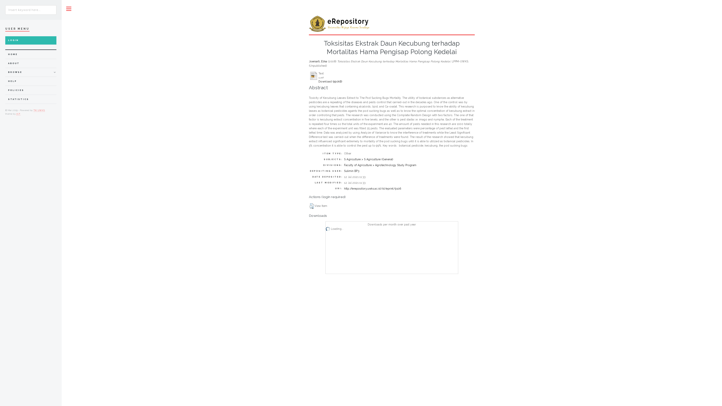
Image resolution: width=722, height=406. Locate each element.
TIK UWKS (39, 110)
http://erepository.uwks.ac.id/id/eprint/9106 (372, 188)
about (14, 63)
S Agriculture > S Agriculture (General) (368, 159)
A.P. (18, 114)
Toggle (69, 9)
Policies (16, 90)
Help (12, 81)
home (12, 54)
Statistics (18, 99)
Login (13, 40)
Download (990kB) (330, 81)
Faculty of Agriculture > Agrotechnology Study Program (380, 165)
